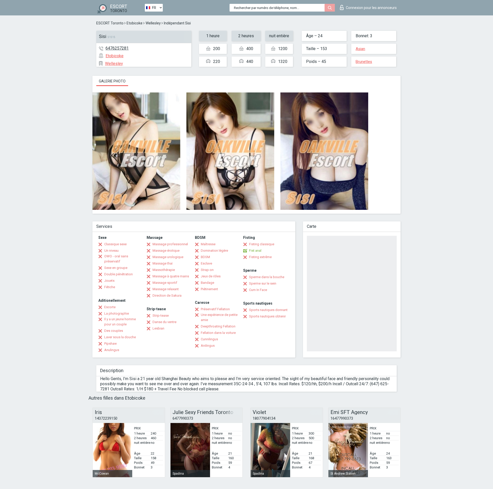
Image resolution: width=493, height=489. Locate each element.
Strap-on (207, 270)
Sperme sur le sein (262, 283)
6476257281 (117, 48)
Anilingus (208, 345)
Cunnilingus (209, 339)
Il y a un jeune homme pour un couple (120, 321)
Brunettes (364, 61)
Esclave (206, 263)
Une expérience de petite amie (219, 317)
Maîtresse (208, 244)
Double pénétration (118, 274)
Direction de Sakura (167, 295)
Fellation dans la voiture (218, 333)
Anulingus (111, 350)
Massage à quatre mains (171, 276)
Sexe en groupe (115, 268)
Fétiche (109, 287)
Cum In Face (258, 290)
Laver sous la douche (120, 337)
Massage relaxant (166, 289)
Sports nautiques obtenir (267, 316)
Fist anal (255, 250)
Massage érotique (166, 250)
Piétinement (209, 289)
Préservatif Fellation (215, 309)
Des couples (113, 331)
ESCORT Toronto (110, 23)
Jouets (109, 281)
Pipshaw (110, 343)
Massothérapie (164, 270)
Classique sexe (115, 244)
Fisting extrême (260, 257)
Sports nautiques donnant (268, 310)
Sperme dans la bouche (266, 277)
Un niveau (111, 250)
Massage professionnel (170, 244)
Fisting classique (261, 244)
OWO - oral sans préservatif (116, 258)
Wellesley (153, 23)
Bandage (207, 283)
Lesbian (158, 328)
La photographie (116, 313)
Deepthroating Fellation (218, 326)
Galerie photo (112, 81)
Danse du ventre (164, 322)
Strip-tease (161, 315)
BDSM (205, 257)
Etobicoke (135, 23)
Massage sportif (165, 283)
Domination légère (214, 250)
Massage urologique (168, 257)
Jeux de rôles (211, 276)
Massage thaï (163, 263)
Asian (360, 48)
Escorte (110, 307)
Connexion (371, 8)
